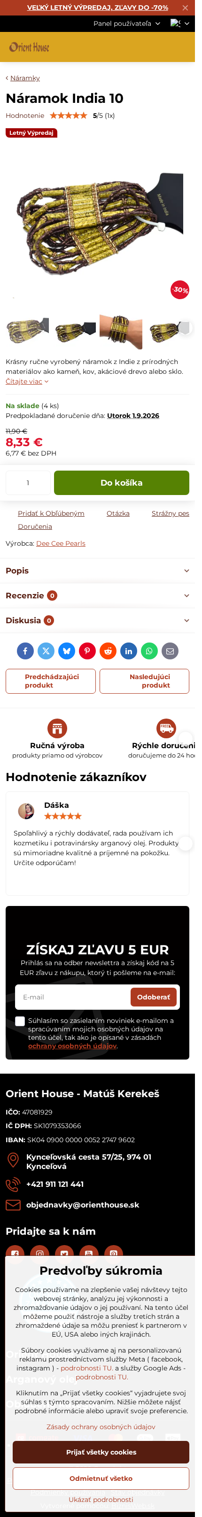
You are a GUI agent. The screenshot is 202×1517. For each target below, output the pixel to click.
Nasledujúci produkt (150, 681)
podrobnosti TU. (87, 1368)
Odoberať (153, 997)
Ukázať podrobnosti (101, 1499)
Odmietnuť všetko (101, 1478)
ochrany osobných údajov (72, 1046)
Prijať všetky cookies (101, 1452)
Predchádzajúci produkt (52, 681)
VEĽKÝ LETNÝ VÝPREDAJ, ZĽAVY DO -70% (97, 7)
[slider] (68, 115)
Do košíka (122, 483)
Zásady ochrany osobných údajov (101, 1427)
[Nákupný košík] (161, 47)
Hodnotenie (25, 115)
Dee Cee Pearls (60, 543)
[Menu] (183, 47)
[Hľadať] (138, 47)
